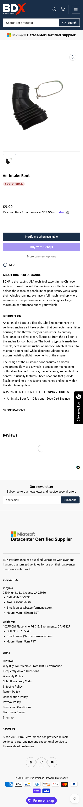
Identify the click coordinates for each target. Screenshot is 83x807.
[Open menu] (76, 9)
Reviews (8, 661)
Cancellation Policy (15, 697)
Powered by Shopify (57, 777)
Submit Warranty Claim (17, 681)
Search (72, 23)
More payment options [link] (41, 256)
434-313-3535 (21, 597)
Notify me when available (41, 236)
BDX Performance (34, 777)
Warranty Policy (13, 676)
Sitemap (8, 717)
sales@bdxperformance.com (34, 607)
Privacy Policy (12, 702)
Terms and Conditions (17, 707)
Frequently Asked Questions (21, 671)
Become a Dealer (14, 712)
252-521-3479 (22, 602)
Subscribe (70, 500)
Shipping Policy (13, 686)
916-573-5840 (21, 631)
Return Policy (11, 691)
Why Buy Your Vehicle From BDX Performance (32, 666)
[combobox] (41, 22)
